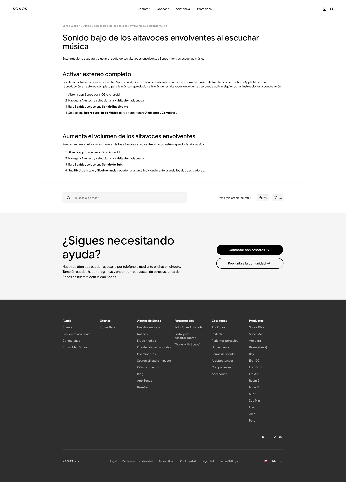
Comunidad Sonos (75, 347)
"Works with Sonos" (187, 344)
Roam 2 (254, 381)
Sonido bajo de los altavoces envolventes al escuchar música (130, 25)
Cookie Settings (228, 461)
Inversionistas (146, 354)
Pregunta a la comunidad (247, 263)
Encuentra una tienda (77, 334)
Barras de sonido (223, 354)
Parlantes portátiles (225, 341)
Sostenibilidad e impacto (154, 361)
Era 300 (254, 374)
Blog (140, 374)
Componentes (221, 367)
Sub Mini (255, 400)
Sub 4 (253, 394)
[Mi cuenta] (324, 9)
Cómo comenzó (148, 367)
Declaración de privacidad (137, 461)
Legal (113, 461)
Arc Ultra (255, 341)
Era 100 (254, 361)
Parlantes (218, 334)
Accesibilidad (166, 461)
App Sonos (144, 381)
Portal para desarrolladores (185, 336)
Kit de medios (146, 341)
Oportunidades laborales (154, 347)
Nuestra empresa (149, 327)
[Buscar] (331, 9)
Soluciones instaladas (189, 327)
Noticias (142, 334)
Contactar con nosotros (247, 250)
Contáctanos (71, 341)
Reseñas (143, 387)
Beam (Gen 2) (258, 347)
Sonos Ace (256, 334)
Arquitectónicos (223, 361)
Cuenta (67, 327)
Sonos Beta (107, 327)
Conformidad (188, 461)
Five (252, 407)
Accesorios (219, 374)
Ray (251, 354)
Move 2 (254, 387)
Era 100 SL (256, 367)
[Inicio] (20, 9)
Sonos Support (72, 25)
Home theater (221, 347)
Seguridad (208, 461)
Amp (252, 414)
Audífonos (218, 327)
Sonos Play (256, 327)
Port (252, 420)
